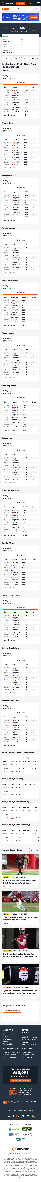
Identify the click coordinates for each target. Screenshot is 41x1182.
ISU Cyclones (18, 31)
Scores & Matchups (17, 9)
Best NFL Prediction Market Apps (14, 1016)
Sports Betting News (30, 1039)
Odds (38, 9)
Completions (7, 123)
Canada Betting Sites (11, 1052)
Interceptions (7, 175)
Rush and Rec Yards (10, 490)
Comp (15, 58)
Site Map (9, 1111)
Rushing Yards (8, 543)
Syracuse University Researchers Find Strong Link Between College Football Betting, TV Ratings (20, 992)
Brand (5, 1042)
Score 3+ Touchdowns (12, 595)
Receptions (7, 438)
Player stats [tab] (20, 82)
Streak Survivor (28, 1052)
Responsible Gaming (30, 1044)
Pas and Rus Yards (10, 280)
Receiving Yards (9, 385)
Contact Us (7, 1034)
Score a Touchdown (10, 648)
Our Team (7, 1039)
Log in (31, 3)
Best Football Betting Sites (12, 1010)
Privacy (20, 1111)
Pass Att (35, 58)
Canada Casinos (9, 1055)
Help (14, 1111)
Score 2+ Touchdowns (11, 700)
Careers (6, 1037)
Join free (21, 3)
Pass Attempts (8, 228)
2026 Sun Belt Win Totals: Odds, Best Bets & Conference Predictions (19, 881)
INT (25, 58)
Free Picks (30, 9)
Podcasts (25, 1042)
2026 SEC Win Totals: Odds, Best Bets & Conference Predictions (20, 918)
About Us (8, 1030)
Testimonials (8, 1044)
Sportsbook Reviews (30, 1037)
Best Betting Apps (10, 1057)
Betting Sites (10, 1048)
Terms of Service (29, 1111)
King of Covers (28, 1055)
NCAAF (5, 9)
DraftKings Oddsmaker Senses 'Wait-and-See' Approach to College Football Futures (20, 955)
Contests (27, 1048)
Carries (6, 58)
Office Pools (27, 1057)
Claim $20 (34, 17)
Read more (35, 850)
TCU (12, 765)
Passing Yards (8, 333)
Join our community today (20, 1081)
